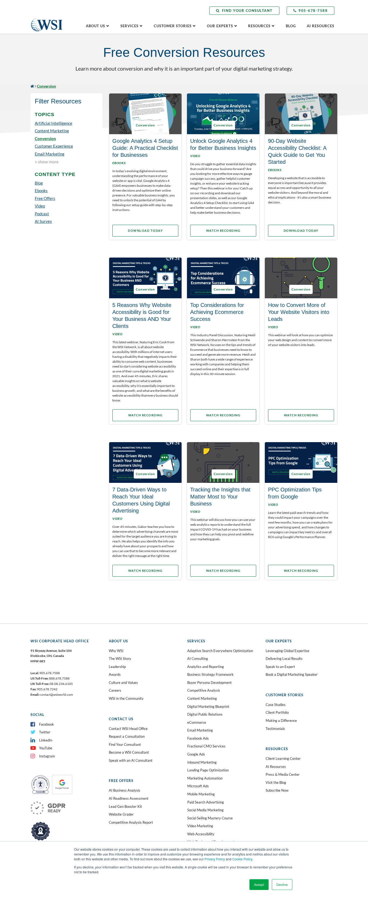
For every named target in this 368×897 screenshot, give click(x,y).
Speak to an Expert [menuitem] (280, 666)
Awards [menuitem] (115, 674)
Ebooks (41, 190)
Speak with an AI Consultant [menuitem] (130, 760)
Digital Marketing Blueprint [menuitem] (208, 706)
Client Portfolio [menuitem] (277, 712)
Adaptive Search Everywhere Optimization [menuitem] (220, 651)
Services (129, 26)
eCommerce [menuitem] (196, 722)
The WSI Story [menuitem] (120, 658)
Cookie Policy (242, 859)
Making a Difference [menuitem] (281, 720)
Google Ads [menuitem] (196, 754)
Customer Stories (173, 26)
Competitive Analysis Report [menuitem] (131, 822)
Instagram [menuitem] (47, 756)
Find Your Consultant (247, 10)
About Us (95, 26)
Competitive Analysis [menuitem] (203, 690)
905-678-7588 (313, 10)
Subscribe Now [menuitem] (277, 790)
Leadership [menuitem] (117, 666)
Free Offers (45, 198)
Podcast (42, 213)
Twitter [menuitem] (44, 732)
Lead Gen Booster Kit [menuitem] (125, 806)
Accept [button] (259, 884)
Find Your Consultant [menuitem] (125, 744)
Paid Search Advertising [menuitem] (205, 802)
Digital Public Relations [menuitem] (205, 714)
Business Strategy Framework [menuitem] (210, 674)
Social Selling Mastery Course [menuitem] (210, 818)
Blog (291, 26)
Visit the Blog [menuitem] (276, 782)
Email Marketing (49, 153)
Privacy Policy (214, 859)
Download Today (145, 230)
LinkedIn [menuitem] (45, 740)
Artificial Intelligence (53, 123)
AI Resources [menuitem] (276, 766)
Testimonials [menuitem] (275, 728)
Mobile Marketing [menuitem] (201, 794)
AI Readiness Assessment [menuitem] (128, 798)
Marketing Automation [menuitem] (205, 778)
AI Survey (43, 221)
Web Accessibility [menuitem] (200, 834)
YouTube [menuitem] (45, 748)
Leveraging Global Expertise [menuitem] (287, 651)
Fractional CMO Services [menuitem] (206, 746)
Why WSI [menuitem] (116, 651)
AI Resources (320, 26)
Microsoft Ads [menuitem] (198, 786)
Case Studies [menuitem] (276, 704)
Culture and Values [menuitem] (123, 682)
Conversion (45, 138)
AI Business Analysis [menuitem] (124, 790)
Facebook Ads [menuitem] (198, 738)
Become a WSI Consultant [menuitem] (129, 752)
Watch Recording (223, 230)
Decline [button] (282, 884)
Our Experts (220, 26)
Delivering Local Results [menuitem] (284, 658)
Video (40, 205)
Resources (259, 26)
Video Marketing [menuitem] (200, 826)
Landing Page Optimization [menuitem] (208, 770)
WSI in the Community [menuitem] (126, 698)
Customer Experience (54, 146)
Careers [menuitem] (115, 690)
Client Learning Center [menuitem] (283, 758)
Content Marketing (52, 130)
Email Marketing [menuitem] (200, 730)
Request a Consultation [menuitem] (127, 736)
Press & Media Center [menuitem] (283, 774)
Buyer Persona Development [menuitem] (209, 682)
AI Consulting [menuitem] (197, 658)
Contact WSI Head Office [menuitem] (128, 728)
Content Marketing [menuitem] (202, 698)
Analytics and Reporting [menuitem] (205, 666)
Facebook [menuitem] (46, 724)
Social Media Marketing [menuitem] (205, 810)
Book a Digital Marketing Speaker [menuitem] (292, 674)
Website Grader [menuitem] (121, 814)
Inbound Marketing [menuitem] (202, 762)
